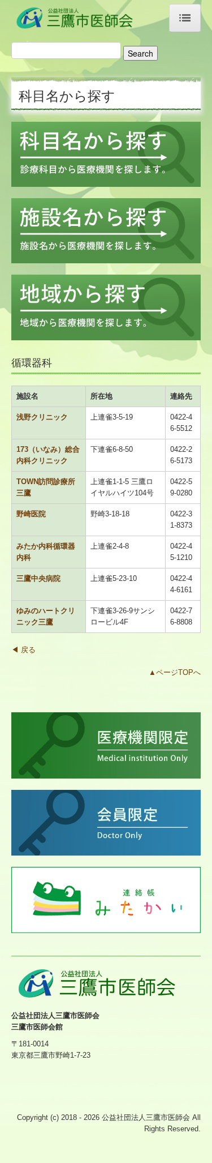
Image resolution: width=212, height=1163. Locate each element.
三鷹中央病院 (38, 578)
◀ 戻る (23, 649)
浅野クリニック (42, 417)
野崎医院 (31, 514)
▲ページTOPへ (175, 672)
